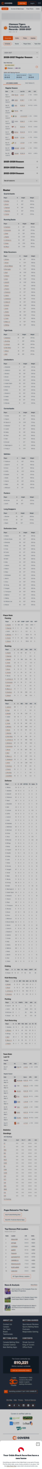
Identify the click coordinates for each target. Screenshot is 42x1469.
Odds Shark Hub (11, 1466)
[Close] (38, 1444)
